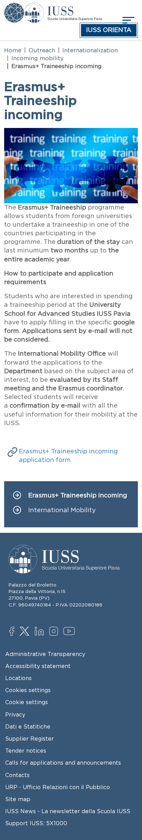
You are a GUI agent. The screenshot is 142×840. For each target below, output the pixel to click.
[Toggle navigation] (127, 20)
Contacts (17, 775)
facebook (15, 632)
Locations (18, 678)
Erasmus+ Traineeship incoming (77, 495)
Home (12, 50)
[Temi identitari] (14, 7)
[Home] (63, 7)
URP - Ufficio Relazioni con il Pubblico (57, 787)
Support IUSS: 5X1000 (36, 823)
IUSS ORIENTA (108, 29)
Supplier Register (29, 738)
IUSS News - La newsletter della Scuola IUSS (67, 811)
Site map (17, 799)
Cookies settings (28, 690)
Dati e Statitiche (27, 726)
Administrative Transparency (45, 654)
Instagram (55, 632)
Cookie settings (26, 702)
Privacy (15, 714)
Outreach (42, 50)
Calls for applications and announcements (63, 763)
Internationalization (90, 50)
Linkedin (41, 632)
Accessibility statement (38, 666)
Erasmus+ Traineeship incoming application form (68, 455)
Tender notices (25, 750)
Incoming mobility (37, 58)
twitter (26, 632)
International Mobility (62, 510)
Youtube (69, 632)
